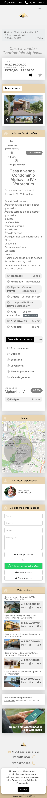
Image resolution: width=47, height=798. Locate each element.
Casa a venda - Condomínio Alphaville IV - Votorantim (22, 672)
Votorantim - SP (30, 32)
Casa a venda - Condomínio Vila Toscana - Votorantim (19, 598)
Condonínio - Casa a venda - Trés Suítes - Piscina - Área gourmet (20, 616)
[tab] (12, 88)
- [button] (6, 429)
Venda (17, 32)
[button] (7, 106)
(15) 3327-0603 (36, 2)
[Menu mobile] (23, 15)
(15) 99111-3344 (15, 2)
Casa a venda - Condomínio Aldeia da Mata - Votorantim (22, 635)
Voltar (40, 38)
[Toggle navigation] (39, 8)
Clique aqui (9, 700)
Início (9, 32)
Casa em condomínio (16, 35)
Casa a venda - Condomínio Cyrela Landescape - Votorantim (21, 654)
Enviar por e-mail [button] (24, 554)
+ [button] (5, 424)
